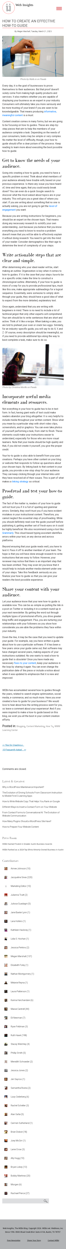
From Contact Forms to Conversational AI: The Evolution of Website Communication (31, 814)
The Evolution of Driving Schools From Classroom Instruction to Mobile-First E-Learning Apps (32, 794)
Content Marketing (35, 726)
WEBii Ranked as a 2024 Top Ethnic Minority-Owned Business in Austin (33, 850)
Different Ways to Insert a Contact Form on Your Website (29, 807)
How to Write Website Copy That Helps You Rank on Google (31, 801)
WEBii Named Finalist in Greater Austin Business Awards (27, 844)
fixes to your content (25, 663)
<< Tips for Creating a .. (13, 745)
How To (49, 726)
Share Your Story (34, 1240)
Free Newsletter (13, 1240)
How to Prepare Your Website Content (20, 827)
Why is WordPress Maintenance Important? (23, 787)
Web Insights (24, 5)
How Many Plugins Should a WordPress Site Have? (26, 821)
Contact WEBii (53, 1240)
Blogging (21, 726)
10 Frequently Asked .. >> (14, 749)
